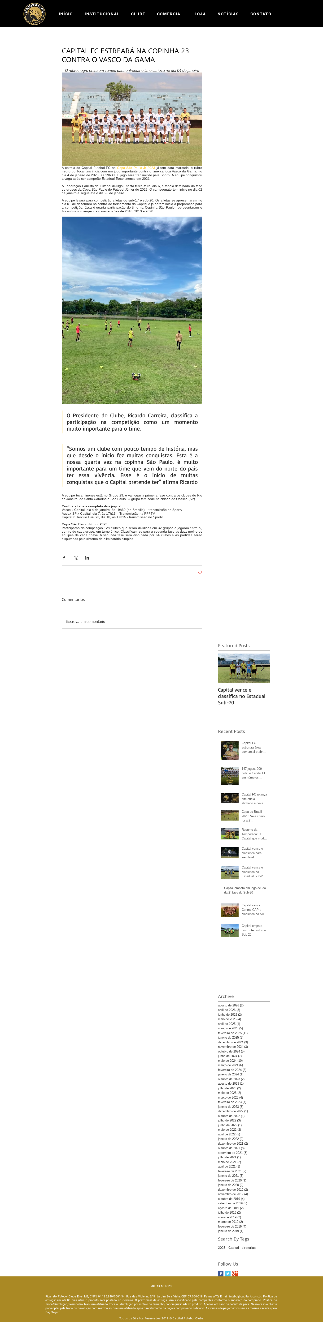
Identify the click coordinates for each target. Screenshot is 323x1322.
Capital (233, 1247)
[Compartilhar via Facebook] (64, 558)
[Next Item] (262, 668)
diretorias (249, 1247)
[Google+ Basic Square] (235, 1273)
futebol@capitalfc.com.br (245, 1296)
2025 (222, 1247)
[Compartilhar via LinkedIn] (87, 558)
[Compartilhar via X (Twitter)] (75, 558)
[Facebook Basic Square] (220, 1273)
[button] (102, 14)
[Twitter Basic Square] (228, 1273)
